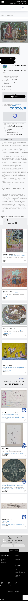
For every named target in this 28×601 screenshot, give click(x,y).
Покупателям (17, 559)
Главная (2, 11)
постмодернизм (17, 104)
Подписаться (14, 550)
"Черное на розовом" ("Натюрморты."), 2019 (14, 255)
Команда (16, 573)
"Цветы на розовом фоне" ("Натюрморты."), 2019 (15, 293)
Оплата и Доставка (19, 571)
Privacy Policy (18, 575)
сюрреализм (14, 488)
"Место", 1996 (5, 521)
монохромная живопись (22, 524)
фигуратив (20, 453)
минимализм (14, 453)
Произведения (9, 11)
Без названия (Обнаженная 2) (9, 450)
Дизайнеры (3, 562)
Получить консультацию (5, 585)
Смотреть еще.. (22, 378)
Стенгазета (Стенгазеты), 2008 (10, 414)
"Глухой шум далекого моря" (7, 15)
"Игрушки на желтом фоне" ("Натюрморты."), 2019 (15, 367)
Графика (16, 11)
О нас (16, 569)
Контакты (17, 576)
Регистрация (23, 1)
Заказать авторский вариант (7, 62)
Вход (17, 1)
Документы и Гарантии (20, 572)
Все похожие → (22, 385)
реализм (4, 524)
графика (14, 105)
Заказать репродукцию (8, 58)
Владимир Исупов (19, 65)
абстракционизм (6, 417)
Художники (3, 559)
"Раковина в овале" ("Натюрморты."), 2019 (13, 330)
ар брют (22, 417)
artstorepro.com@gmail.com (7, 593)
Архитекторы (4, 560)
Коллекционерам (18, 560)
